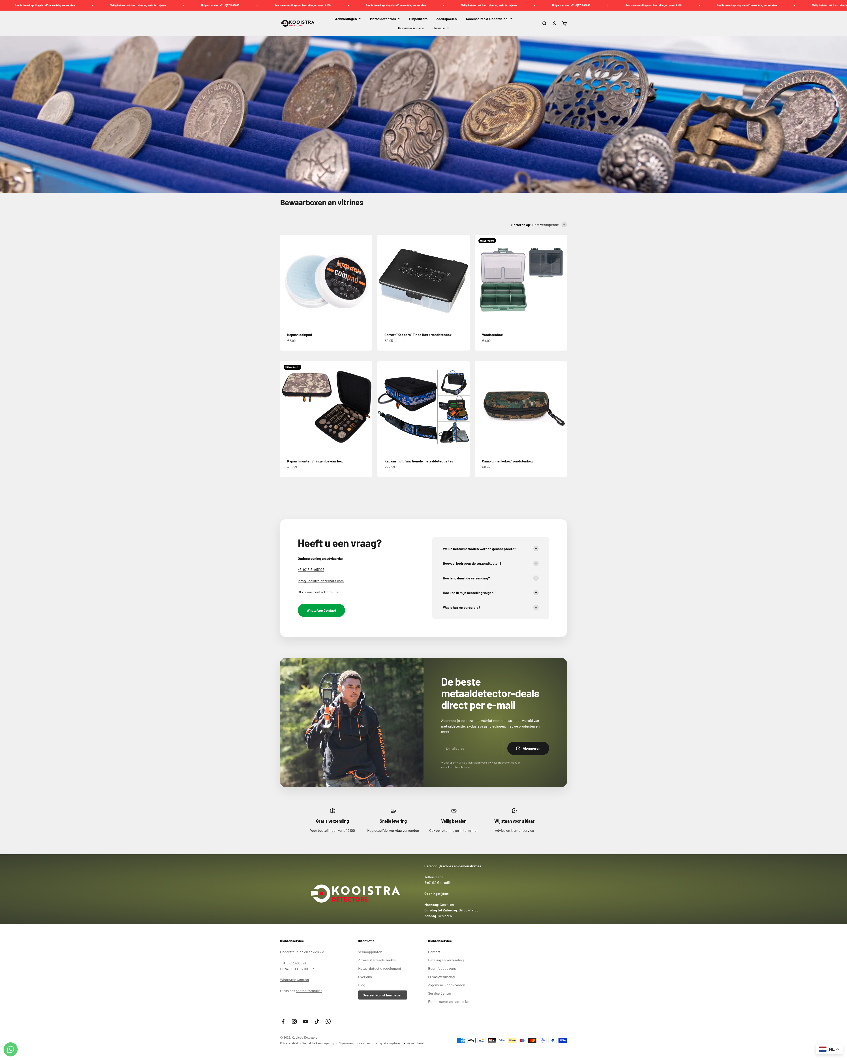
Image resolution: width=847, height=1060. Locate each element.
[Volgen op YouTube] (306, 1021)
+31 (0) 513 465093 (311, 569)
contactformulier (326, 592)
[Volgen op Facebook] (283, 1021)
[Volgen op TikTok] (317, 1021)
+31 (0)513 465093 (293, 963)
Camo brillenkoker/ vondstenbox (507, 461)
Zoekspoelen (446, 19)
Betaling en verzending (446, 960)
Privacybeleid (289, 1043)
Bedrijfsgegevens (442, 968)
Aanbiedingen (346, 19)
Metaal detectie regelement (379, 968)
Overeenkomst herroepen (383, 995)
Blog (361, 985)
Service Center (439, 993)
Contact (434, 952)
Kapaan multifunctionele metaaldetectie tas (418, 461)
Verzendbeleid (416, 1043)
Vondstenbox (492, 334)
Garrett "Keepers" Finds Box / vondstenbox (418, 334)
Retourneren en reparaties (449, 1001)
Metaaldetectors (383, 19)
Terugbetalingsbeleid (388, 1043)
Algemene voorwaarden (446, 985)
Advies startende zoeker (377, 960)
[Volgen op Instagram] (294, 1021)
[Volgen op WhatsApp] (328, 1021)
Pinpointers (418, 19)
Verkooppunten (370, 952)
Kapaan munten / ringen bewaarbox (315, 461)
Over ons (365, 977)
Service (439, 28)
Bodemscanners (411, 28)
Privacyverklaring (441, 977)
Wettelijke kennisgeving (318, 1043)
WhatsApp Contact (321, 610)
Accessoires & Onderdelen (487, 19)
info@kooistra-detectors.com (321, 581)
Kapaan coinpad (299, 334)
